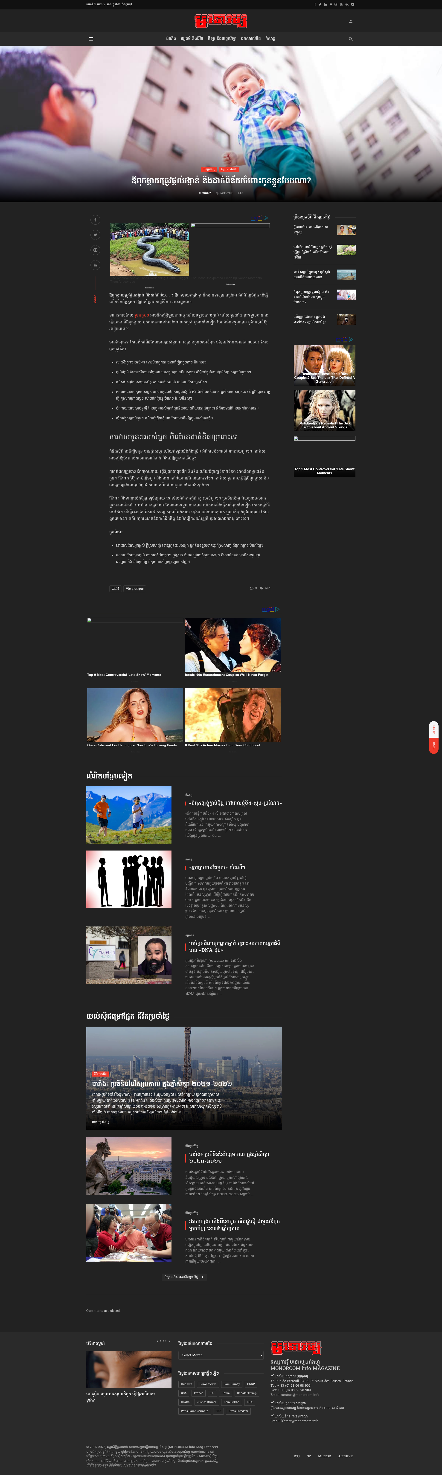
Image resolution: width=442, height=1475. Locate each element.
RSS (297, 1456)
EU (212, 1393)
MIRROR (324, 1456)
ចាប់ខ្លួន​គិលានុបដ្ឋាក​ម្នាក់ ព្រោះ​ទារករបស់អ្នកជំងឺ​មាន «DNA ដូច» (234, 947)
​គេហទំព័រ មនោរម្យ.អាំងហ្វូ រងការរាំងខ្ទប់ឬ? (109, 5)
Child (115, 589)
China (226, 1393)
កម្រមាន (190, 936)
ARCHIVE (345, 1456)
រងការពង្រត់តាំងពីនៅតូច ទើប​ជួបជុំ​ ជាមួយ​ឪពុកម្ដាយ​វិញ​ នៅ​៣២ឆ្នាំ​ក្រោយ (234, 1225)
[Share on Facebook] (95, 220)
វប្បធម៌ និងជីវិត (192, 39)
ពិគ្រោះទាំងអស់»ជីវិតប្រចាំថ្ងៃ (181, 1277)
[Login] (350, 21)
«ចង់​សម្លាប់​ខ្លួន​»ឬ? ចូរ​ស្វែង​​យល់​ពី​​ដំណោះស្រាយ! (312, 275)
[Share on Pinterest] (95, 250)
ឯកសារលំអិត (251, 39)
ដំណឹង (171, 39)
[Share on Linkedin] (95, 265)
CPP (218, 1411)
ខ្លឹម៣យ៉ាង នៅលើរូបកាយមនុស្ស (311, 230)
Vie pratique (135, 589)
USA (184, 1393)
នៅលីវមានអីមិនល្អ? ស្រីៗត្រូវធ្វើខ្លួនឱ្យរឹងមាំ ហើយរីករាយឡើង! (313, 252)
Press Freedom (238, 1411)
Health (185, 1402)
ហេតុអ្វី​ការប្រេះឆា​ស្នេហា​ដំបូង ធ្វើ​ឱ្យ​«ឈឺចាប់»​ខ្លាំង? (120, 1397)
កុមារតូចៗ (141, 316)
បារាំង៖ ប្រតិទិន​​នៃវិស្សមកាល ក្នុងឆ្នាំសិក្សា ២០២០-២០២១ (229, 1158)
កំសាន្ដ (270, 39)
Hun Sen (186, 1384)
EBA (250, 1402)
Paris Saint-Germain (194, 1411)
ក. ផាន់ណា (205, 193)
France (198, 1393)
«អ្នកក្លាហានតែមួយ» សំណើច (217, 868)
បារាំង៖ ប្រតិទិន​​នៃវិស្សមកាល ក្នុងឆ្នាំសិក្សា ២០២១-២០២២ (162, 1084)
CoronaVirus (208, 1384)
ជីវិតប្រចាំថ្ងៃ (209, 170)
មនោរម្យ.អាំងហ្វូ (100, 1122)
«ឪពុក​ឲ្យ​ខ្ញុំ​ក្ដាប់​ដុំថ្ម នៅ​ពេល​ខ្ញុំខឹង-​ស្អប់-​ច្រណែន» (235, 803)
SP (309, 1456)
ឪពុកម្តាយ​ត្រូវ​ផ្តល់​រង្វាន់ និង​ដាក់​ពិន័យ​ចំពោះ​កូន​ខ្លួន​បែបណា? (312, 297)
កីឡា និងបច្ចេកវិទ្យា (222, 39)
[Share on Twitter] (95, 235)
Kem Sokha (231, 1402)
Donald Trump (246, 1393)
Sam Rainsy (232, 1384)
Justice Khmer (206, 1402)
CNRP (251, 1384)
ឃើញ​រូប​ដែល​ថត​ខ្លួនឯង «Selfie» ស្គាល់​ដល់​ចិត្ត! (310, 319)
